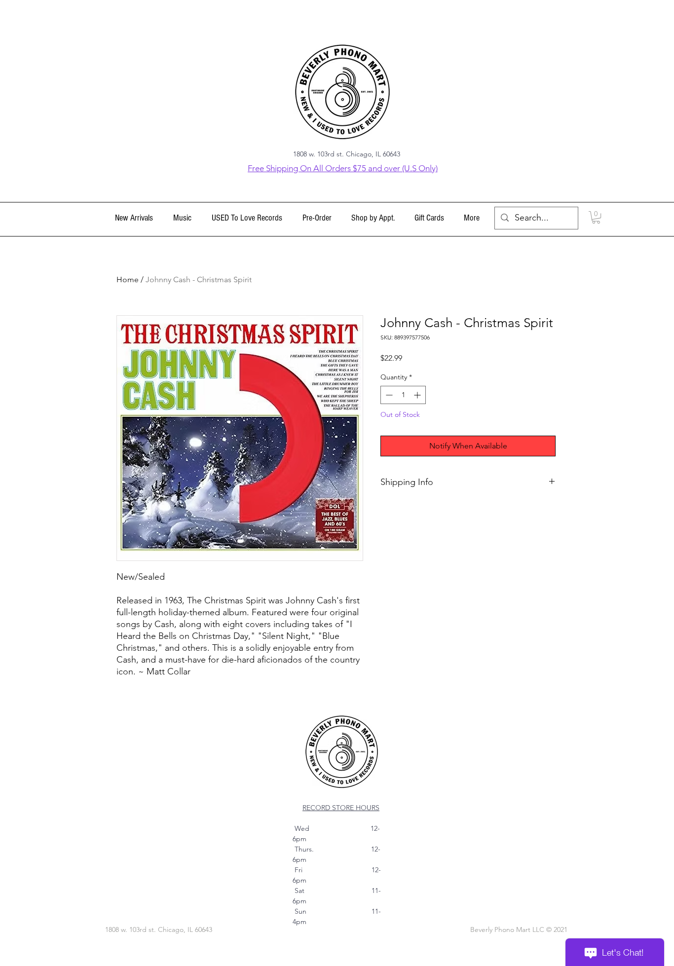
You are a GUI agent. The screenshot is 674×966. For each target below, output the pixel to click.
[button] (182, 218)
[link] (596, 217)
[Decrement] (388, 395)
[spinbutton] (403, 395)
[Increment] (418, 395)
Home (127, 279)
